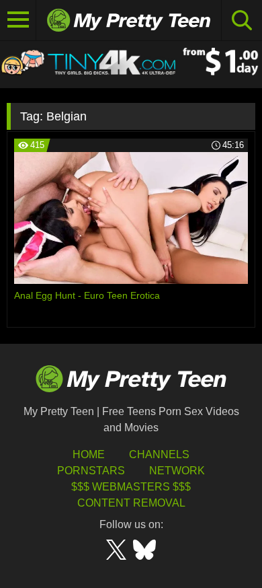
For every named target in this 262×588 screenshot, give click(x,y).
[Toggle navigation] (18, 20)
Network (177, 470)
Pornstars (91, 470)
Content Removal (131, 503)
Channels (159, 454)
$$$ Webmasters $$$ (131, 486)
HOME (89, 454)
